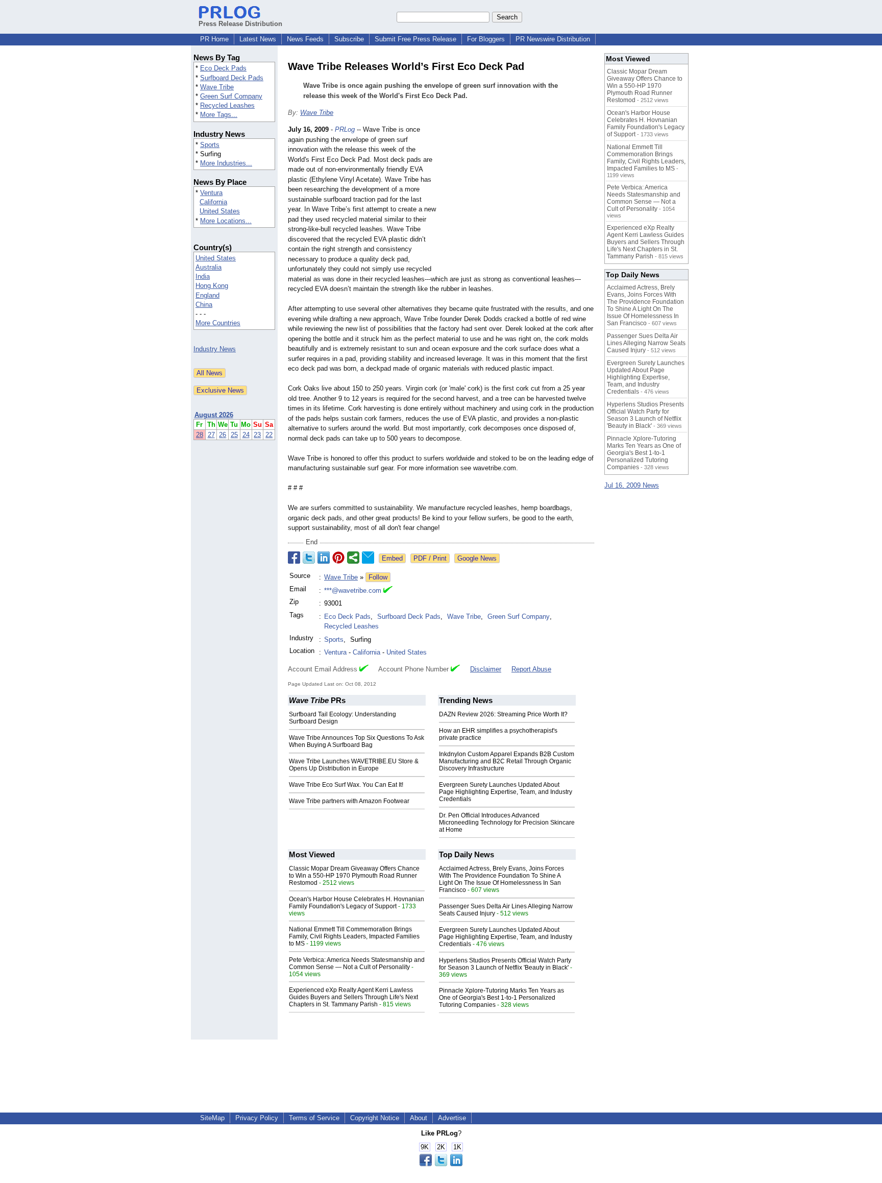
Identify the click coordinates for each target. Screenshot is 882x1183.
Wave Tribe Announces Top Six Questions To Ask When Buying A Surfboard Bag (356, 741)
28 (199, 435)
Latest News (257, 39)
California (213, 202)
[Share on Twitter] (309, 557)
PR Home (214, 39)
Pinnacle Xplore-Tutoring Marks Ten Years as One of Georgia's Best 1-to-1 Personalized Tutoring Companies (501, 997)
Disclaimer (485, 669)
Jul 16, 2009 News (631, 485)
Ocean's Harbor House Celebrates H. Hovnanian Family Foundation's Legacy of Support (356, 903)
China (203, 304)
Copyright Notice (374, 1118)
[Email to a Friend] (368, 557)
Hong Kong (211, 285)
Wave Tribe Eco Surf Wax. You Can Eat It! (346, 784)
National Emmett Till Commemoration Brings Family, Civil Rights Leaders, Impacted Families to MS (354, 936)
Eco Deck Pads (223, 68)
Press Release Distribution (240, 24)
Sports (209, 145)
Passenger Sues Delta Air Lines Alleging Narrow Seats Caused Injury (646, 343)
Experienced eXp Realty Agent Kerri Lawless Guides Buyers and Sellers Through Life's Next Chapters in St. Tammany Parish (353, 997)
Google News (477, 558)
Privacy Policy (256, 1118)
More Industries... (226, 163)
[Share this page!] (441, 1164)
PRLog (345, 129)
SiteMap (212, 1118)
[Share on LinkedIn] (323, 557)
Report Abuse (531, 669)
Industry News (214, 349)
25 (234, 435)
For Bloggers (486, 39)
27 (211, 435)
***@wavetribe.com (352, 590)
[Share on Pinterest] (338, 557)
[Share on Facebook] (294, 557)
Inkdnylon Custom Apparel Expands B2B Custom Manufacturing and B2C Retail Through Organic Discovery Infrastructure (506, 761)
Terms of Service (314, 1118)
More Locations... (226, 221)
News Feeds (305, 39)
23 (257, 435)
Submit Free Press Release (415, 39)
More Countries (217, 323)
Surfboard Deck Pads (231, 78)
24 (246, 435)
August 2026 (213, 415)
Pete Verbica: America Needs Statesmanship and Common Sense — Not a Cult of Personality (357, 963)
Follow (378, 577)
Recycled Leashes (227, 105)
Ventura (211, 193)
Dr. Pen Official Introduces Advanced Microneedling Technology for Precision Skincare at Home (507, 822)
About (418, 1118)
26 (222, 435)
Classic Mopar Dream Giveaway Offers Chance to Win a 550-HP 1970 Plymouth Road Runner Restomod (354, 875)
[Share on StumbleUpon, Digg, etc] (353, 557)
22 (269, 435)
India (202, 276)
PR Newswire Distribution (553, 39)
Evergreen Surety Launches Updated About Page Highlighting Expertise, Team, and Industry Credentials (505, 792)
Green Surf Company (231, 96)
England (207, 295)
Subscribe (349, 39)
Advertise (452, 1118)
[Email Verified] (388, 591)
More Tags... (218, 114)
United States (220, 211)
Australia (208, 267)
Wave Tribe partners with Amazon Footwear (349, 801)
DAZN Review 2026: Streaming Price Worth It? (503, 714)
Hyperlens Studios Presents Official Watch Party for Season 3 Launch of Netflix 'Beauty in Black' (505, 964)
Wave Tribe (217, 87)
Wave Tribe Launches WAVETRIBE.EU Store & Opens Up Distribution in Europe (354, 765)
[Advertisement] (517, 199)
